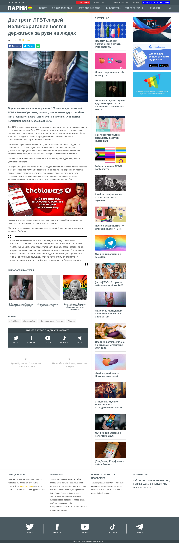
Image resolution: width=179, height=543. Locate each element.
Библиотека (113, 8)
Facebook (16, 46)
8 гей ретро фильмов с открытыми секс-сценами (109, 197)
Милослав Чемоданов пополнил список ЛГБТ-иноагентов (109, 313)
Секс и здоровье (62, 8)
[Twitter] (13, 2)
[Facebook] (10, 2)
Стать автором (120, 2)
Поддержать (83, 2)
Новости (43, 8)
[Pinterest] (23, 2)
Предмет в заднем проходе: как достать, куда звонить (108, 44)
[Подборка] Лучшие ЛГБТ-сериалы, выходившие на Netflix (108, 404)
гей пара (14, 321)
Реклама (135, 2)
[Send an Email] (20, 2)
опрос (72, 321)
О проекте (101, 2)
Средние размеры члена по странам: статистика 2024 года (110, 345)
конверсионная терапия (52, 321)
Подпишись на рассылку (156, 2)
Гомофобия (29, 321)
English (155, 8)
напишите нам (26, 486)
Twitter (31, 46)
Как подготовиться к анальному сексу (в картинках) (107, 137)
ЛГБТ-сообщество (89, 8)
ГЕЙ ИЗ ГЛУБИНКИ (134, 8)
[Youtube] (16, 2)
